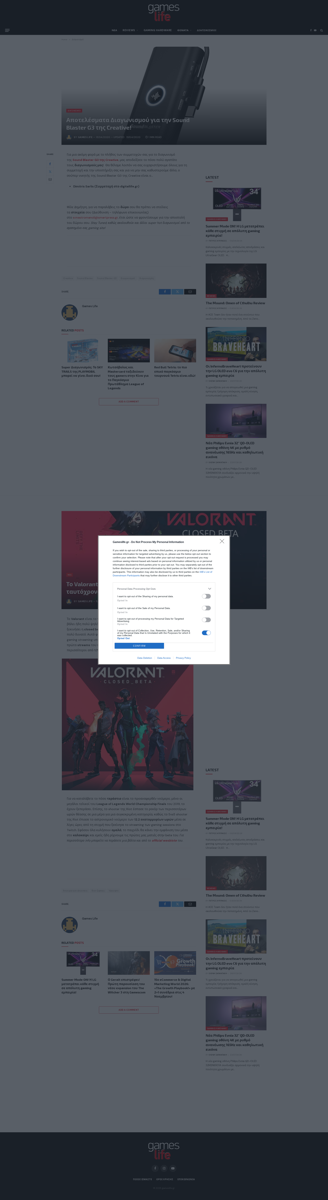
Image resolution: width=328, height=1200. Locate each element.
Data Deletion (144, 658)
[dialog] (164, 600)
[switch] (206, 596)
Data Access (164, 658)
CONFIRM (139, 646)
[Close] (223, 542)
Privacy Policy (183, 658)
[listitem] (164, 589)
